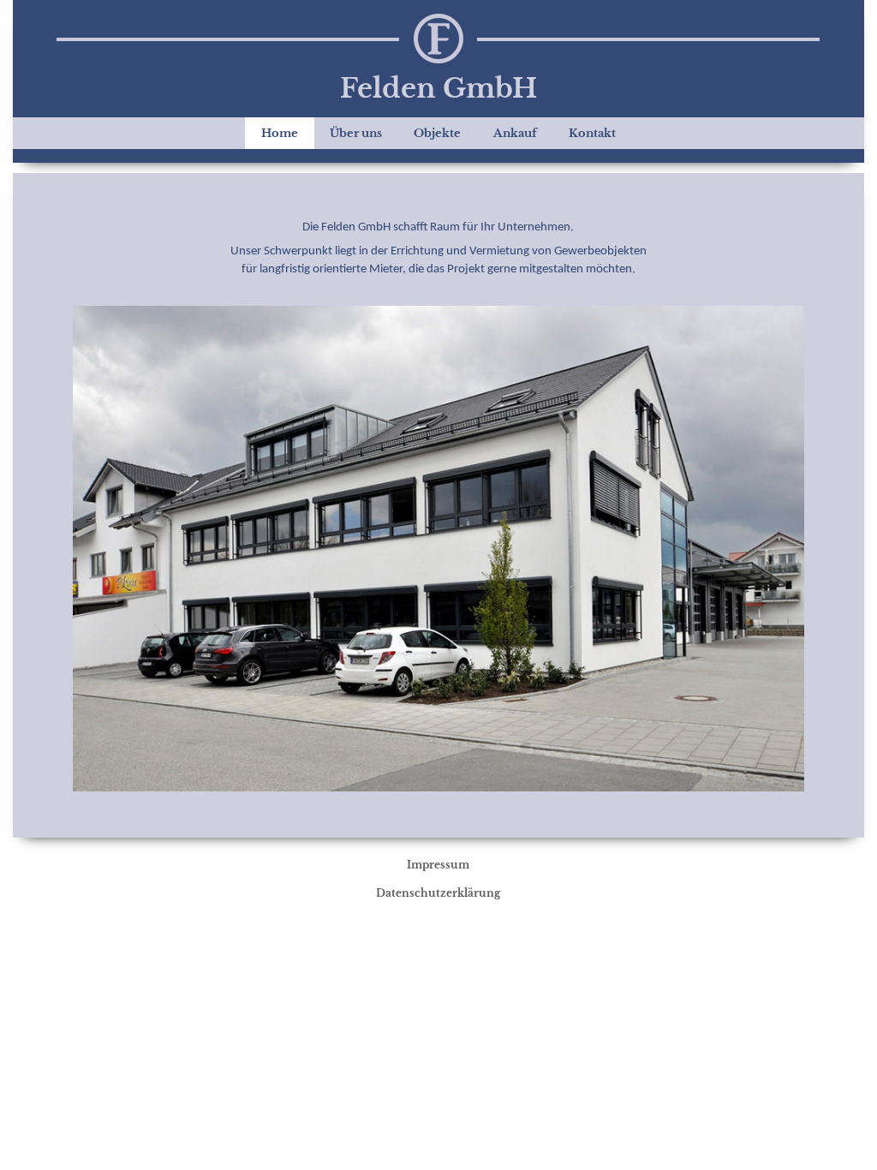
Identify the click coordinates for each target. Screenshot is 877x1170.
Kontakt (592, 133)
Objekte (437, 133)
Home (279, 133)
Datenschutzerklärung (438, 892)
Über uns (356, 133)
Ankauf (515, 133)
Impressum (438, 864)
